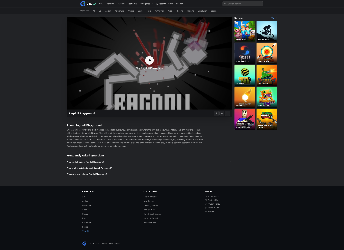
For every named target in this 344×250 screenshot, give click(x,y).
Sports (214, 11)
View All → (86, 231)
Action (108, 11)
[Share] (216, 113)
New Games (149, 201)
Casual (141, 11)
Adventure (119, 11)
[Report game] (221, 113)
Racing (180, 11)
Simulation (202, 11)
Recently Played (151, 218)
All (94, 11)
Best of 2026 (149, 209)
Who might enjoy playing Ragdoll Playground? (87, 174)
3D (100, 11)
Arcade (131, 11)
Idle (149, 11)
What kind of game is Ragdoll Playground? (85, 162)
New (101, 4)
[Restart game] (227, 113)
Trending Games (151, 205)
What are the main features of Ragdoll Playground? (89, 168)
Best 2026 (132, 4)
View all (274, 18)
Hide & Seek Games (152, 214)
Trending (110, 4)
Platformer (159, 11)
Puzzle (170, 11)
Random (179, 4)
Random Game (150, 222)
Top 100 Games (150, 197)
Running (190, 11)
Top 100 (121, 4)
